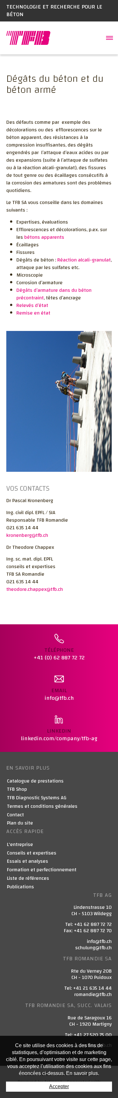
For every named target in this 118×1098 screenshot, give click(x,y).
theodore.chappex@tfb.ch (34, 589)
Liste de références (28, 878)
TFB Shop (17, 789)
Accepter (59, 1086)
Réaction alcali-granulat (84, 260)
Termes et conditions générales (42, 806)
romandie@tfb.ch (93, 994)
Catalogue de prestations (35, 781)
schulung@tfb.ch (93, 947)
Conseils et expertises (31, 853)
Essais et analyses (27, 861)
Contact (15, 815)
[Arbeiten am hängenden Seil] (59, 401)
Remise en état (33, 313)
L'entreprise (20, 845)
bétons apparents (44, 237)
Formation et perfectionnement (41, 870)
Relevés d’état (32, 305)
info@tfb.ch (99, 941)
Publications (20, 887)
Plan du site (20, 823)
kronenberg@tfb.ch (27, 535)
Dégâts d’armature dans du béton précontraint (54, 294)
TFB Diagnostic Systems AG (36, 798)
